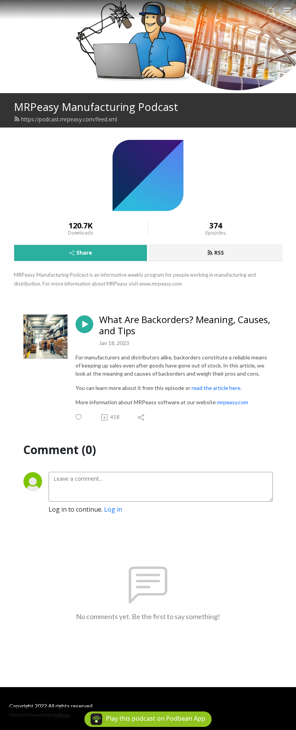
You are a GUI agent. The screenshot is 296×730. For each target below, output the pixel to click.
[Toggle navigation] (287, 10)
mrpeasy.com (232, 402)
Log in (113, 509)
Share (84, 252)
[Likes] (79, 417)
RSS (219, 252)
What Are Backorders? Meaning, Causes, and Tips (184, 325)
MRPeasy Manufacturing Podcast (96, 107)
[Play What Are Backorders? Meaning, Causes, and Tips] (84, 324)
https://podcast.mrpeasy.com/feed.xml (69, 119)
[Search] (271, 11)
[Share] (141, 417)
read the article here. (217, 388)
